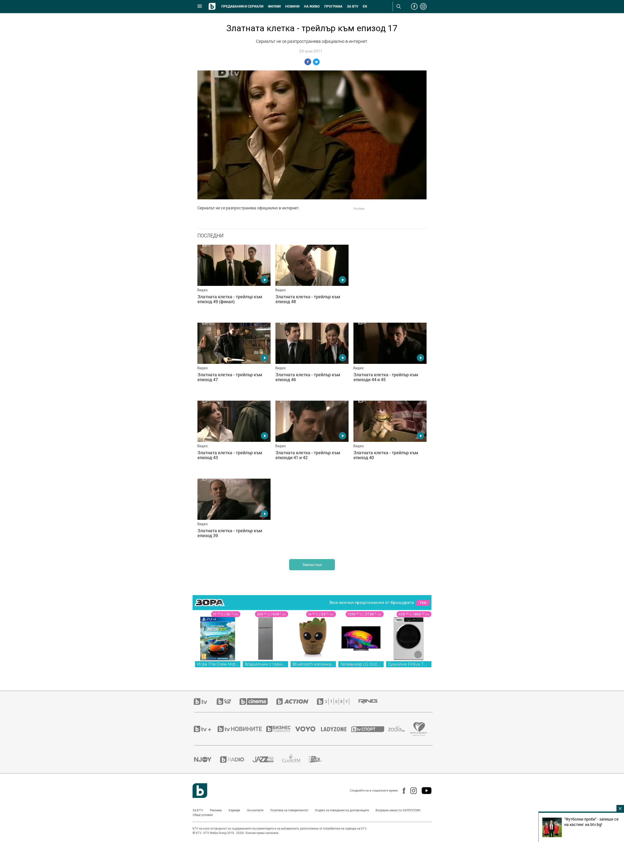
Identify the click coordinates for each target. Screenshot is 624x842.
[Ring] (372, 701)
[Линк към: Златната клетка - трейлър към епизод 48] (312, 281)
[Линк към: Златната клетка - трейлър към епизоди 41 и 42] (312, 437)
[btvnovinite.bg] (241, 729)
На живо (312, 6)
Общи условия (203, 815)
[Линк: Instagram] (411, 790)
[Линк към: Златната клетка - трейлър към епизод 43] (234, 437)
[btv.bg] (205, 701)
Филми (274, 6)
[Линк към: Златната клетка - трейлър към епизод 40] (390, 437)
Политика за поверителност (289, 810)
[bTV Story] (337, 701)
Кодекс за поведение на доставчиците (342, 810)
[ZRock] (320, 759)
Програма (333, 6)
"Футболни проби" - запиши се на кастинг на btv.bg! (591, 821)
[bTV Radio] (236, 759)
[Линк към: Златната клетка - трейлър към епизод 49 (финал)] (234, 281)
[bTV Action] (296, 701)
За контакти (255, 810)
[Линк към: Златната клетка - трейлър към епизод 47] (234, 359)
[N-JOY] (207, 759)
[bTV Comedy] (228, 701)
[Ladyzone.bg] (336, 729)
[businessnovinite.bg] (280, 728)
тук (422, 603)
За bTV (352, 6)
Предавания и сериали (242, 6)
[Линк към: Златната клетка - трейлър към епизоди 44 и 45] (390, 359)
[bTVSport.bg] (369, 729)
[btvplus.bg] (205, 729)
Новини (292, 6)
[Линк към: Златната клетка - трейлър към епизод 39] (234, 515)
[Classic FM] (295, 759)
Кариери (234, 810)
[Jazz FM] (267, 759)
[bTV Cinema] (257, 701)
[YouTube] (424, 790)
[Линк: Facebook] (401, 791)
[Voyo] (308, 729)
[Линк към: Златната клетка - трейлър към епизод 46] (312, 359)
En (365, 6)
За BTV (198, 810)
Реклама (216, 810)
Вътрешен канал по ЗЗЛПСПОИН (398, 810)
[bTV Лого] (200, 790)
